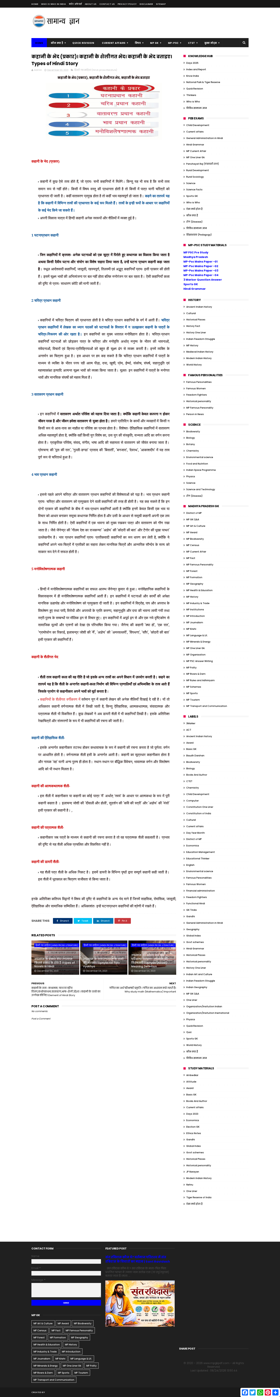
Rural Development (197, 170)
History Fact (193, 326)
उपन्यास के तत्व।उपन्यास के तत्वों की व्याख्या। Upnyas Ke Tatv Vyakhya (103, 962)
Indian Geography (196, 987)
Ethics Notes (193, 1133)
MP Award (191, 532)
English (190, 865)
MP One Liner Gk (195, 157)
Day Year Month (195, 832)
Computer (192, 800)
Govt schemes (195, 942)
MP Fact (190, 558)
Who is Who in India (53, 4)
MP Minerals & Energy (198, 641)
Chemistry (192, 450)
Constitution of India (198, 813)
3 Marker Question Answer (202, 280)
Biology (190, 437)
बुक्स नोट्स (210, 43)
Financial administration (200, 890)
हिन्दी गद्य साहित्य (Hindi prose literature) (95, 70)
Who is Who (193, 101)
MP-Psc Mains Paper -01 (200, 261)
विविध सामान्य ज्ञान (196, 108)
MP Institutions (195, 609)
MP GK (154, 43)
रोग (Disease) (194, 221)
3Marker (190, 723)
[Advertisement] (179, 22)
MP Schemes (193, 686)
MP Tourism (193, 699)
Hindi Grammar (195, 144)
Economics (192, 845)
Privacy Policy (127, 4)
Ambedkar (192, 1075)
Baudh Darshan (195, 755)
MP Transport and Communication (206, 706)
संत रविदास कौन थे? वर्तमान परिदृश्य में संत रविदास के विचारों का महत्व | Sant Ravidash (137, 1259)
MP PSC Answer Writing (199, 661)
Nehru (189, 1184)
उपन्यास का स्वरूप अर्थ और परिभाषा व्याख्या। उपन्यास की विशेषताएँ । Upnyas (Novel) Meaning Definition (149, 960)
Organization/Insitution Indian (204, 1006)
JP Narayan (192, 1171)
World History (194, 364)
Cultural (191, 313)
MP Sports (192, 693)
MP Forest (192, 571)
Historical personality (198, 401)
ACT (188, 729)
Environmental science (199, 457)
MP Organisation (196, 654)
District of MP (194, 513)
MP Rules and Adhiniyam (200, 680)
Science (190, 183)
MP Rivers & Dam (196, 673)
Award (190, 742)
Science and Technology (200, 489)
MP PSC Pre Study (195, 252)
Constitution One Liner (199, 807)
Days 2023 (192, 1113)
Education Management (200, 852)
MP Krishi (191, 629)
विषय (138, 43)
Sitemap (161, 4)
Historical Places (195, 319)
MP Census (192, 545)
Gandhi (190, 916)
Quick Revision (83, 43)
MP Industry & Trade (198, 603)
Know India (192, 75)
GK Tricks (191, 910)
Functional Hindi (195, 903)
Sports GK (192, 196)
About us (91, 4)
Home (34, 4)
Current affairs (195, 131)
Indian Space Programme (201, 470)
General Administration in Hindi (204, 138)
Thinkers (191, 95)
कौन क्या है (57, 43)
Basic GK (191, 749)
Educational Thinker (197, 858)
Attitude (191, 1081)
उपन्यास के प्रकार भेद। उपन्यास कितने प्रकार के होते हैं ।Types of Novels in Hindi (54, 962)
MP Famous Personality (199, 407)
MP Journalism (194, 622)
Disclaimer (146, 4)
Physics (190, 476)
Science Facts (194, 189)
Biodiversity (193, 431)
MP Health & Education (199, 590)
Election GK (192, 1126)
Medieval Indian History (199, 351)
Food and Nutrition (197, 463)
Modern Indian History (199, 358)
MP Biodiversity (195, 538)
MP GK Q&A (192, 519)
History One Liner (196, 332)
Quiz (189, 1032)
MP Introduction (195, 616)
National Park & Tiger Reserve (203, 82)
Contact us (107, 4)
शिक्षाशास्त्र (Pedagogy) (199, 234)
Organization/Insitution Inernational (207, 1013)
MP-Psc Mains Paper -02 (200, 266)
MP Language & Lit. (197, 635)
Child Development (197, 125)
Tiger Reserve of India (198, 1197)
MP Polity (191, 667)
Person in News (195, 414)
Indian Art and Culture (199, 974)
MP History (192, 345)
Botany (190, 444)
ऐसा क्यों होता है (194, 209)
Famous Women (196, 388)
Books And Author (196, 774)
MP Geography (194, 583)
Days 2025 (192, 63)
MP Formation (194, 577)
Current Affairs (114, 43)
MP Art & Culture (195, 526)
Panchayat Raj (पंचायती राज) (202, 163)
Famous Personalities (199, 382)
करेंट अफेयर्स (75, 4)
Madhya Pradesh (195, 257)
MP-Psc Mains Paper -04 (200, 275)
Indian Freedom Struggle (200, 339)
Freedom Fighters (196, 394)
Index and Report (196, 69)
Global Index (193, 935)
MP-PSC (173, 43)
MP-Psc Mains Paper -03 (200, 270)
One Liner (191, 1000)
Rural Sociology (195, 176)
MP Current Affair (196, 151)
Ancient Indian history (199, 306)
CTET (191, 43)
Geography (192, 929)
